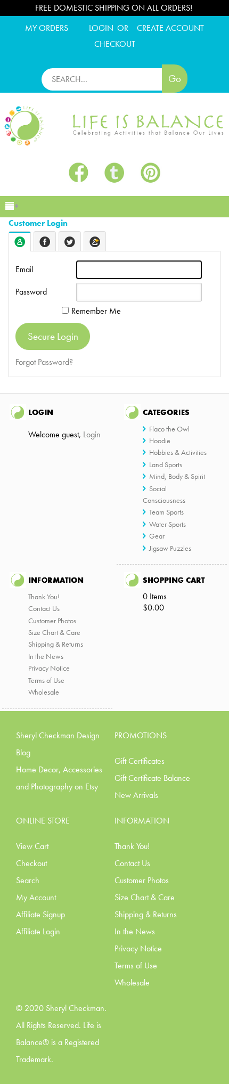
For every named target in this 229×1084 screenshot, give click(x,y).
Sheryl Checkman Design (58, 735)
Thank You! (44, 596)
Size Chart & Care (54, 632)
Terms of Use (46, 680)
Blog (23, 752)
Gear (157, 536)
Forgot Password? (44, 362)
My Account (36, 897)
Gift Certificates (139, 761)
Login (101, 28)
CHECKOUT (114, 44)
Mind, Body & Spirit (177, 476)
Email (24, 269)
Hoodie (159, 440)
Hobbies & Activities (178, 452)
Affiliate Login (38, 931)
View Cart (32, 846)
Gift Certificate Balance (152, 778)
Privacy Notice (49, 668)
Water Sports (167, 524)
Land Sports (165, 464)
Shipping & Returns (55, 644)
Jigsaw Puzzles (170, 548)
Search (27, 880)
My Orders (46, 28)
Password (31, 291)
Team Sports (166, 512)
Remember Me (96, 310)
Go (174, 78)
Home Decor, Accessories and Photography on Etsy (59, 778)
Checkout (31, 863)
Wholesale (43, 692)
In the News (45, 656)
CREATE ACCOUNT (170, 28)
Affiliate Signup (40, 914)
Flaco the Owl (169, 429)
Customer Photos (52, 620)
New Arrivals (136, 795)
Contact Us (44, 608)
